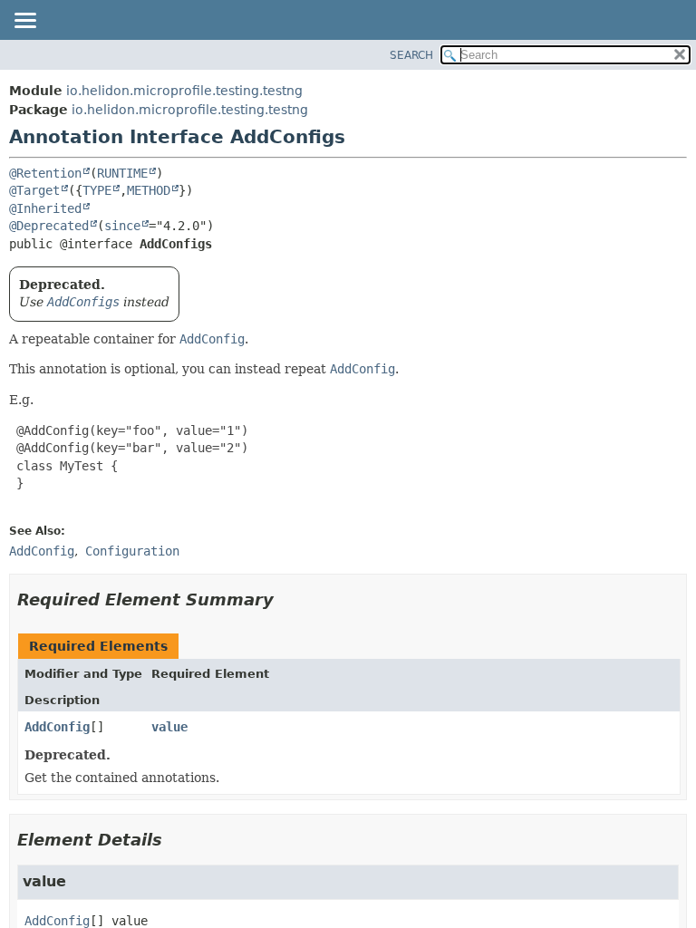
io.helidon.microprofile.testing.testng (184, 90)
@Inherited (45, 208)
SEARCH (411, 55)
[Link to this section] (286, 599)
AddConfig (57, 727)
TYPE (96, 190)
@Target (34, 190)
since (122, 225)
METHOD (148, 190)
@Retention (45, 173)
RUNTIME (122, 173)
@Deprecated (49, 225)
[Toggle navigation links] (24, 21)
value (169, 727)
